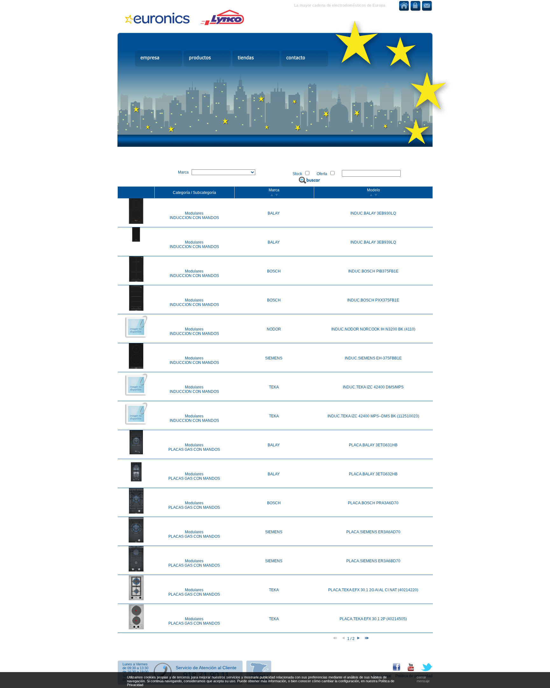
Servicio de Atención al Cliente (206, 667)
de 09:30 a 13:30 (135, 668)
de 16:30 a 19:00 (135, 672)
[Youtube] (407, 670)
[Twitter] (424, 670)
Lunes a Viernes (135, 664)
